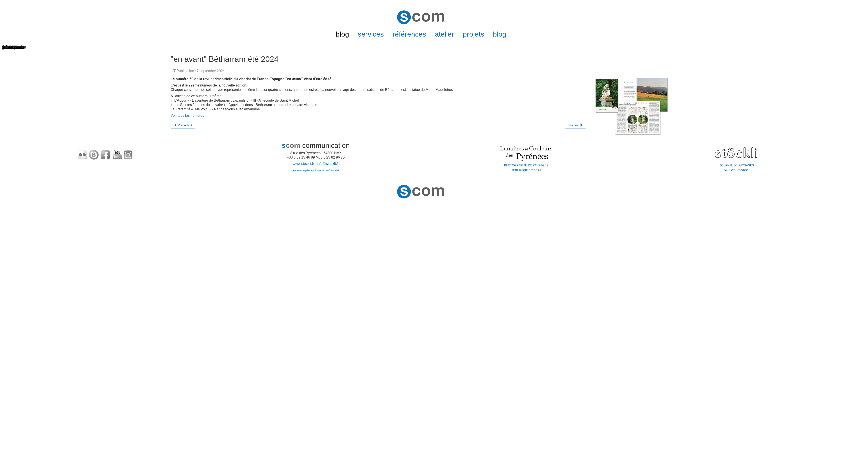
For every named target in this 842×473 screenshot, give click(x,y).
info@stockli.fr (328, 164)
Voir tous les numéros (187, 115)
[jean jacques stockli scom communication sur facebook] (105, 154)
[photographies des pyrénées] (526, 153)
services (371, 34)
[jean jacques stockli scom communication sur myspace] (94, 154)
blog (342, 34)
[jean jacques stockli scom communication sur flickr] (82, 154)
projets (473, 34)
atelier (444, 34)
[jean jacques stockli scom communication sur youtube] (117, 154)
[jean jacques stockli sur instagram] (128, 154)
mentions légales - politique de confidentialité (316, 170)
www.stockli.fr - (305, 164)
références (409, 34)
